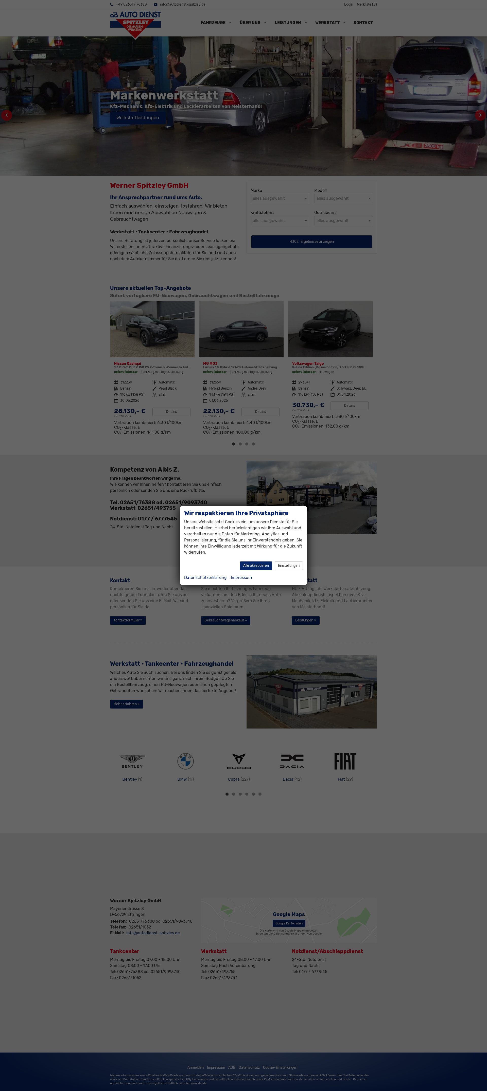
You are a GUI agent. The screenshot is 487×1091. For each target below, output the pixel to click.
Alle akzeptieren (256, 565)
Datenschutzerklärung (205, 577)
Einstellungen (289, 565)
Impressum (241, 577)
